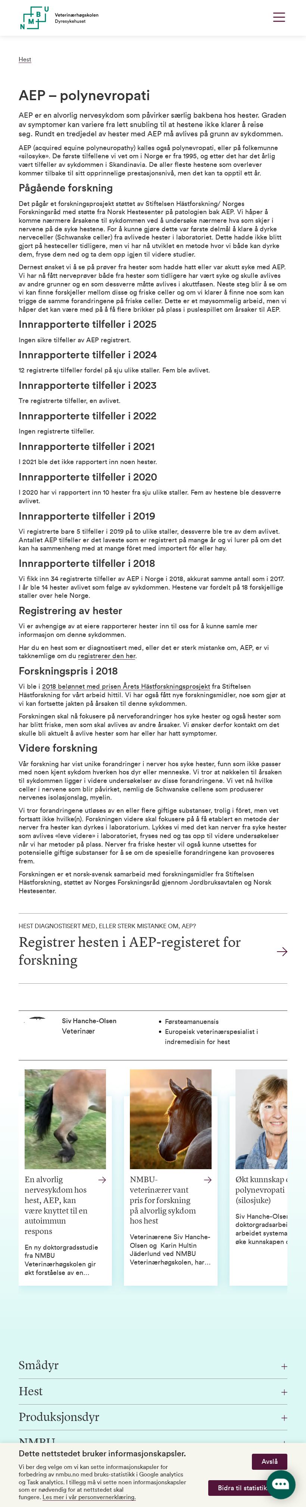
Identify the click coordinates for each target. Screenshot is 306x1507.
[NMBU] (90, 18)
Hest (25, 60)
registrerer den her (106, 656)
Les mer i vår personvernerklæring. (89, 1497)
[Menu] (279, 17)
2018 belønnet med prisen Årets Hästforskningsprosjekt (126, 686)
